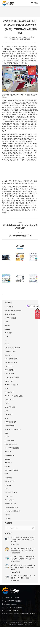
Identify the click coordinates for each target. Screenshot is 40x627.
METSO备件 (8, 414)
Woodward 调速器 (10, 504)
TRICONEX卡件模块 (11, 492)
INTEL (7, 388)
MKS (6, 418)
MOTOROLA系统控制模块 (13, 429)
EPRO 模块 (8, 355)
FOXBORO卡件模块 (11, 362)
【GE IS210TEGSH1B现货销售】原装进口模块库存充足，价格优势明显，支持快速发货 (22, 540)
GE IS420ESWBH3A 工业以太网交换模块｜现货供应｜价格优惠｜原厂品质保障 (23, 558)
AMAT (7, 322)
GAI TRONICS (9, 366)
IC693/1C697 (9, 381)
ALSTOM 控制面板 (10, 314)
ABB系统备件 (9, 307)
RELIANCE (8, 452)
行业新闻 (31, 37)
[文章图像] (8, 257)
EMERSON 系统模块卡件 (12, 348)
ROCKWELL (8, 463)
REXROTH (8, 459)
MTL (6, 433)
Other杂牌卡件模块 (11, 444)
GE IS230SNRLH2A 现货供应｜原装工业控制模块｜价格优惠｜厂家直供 (23, 577)
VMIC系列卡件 (9, 500)
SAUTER (7, 466)
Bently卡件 (8, 333)
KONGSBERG (9, 400)
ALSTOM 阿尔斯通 (10, 318)
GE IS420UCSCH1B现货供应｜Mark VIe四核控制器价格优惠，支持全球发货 (23, 549)
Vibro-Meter (8, 496)
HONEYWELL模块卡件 (12, 377)
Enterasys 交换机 (10, 351)
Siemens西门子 (9, 481)
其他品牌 (7, 515)
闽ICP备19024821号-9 (24, 624)
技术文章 (25, 37)
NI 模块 (7, 437)
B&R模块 (7, 325)
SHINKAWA (8, 478)
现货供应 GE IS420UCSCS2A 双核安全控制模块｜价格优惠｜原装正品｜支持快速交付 (23, 567)
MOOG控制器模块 (10, 422)
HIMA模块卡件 (9, 374)
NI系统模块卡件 (10, 440)
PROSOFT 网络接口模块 (12, 448)
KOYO (7, 403)
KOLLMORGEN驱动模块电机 (14, 396)
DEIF (6, 336)
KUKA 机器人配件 (10, 407)
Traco (6, 489)
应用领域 (18, 37)
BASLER (7, 329)
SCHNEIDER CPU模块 (11, 470)
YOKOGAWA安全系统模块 (13, 511)
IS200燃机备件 (9, 392)
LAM (6, 411)
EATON (7, 340)
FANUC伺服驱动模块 (11, 359)
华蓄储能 (7, 518)
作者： (14, 39)
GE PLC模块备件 (10, 370)
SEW (6, 474)
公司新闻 (12, 37)
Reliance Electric (10, 455)
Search (33, 528)
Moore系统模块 (10, 426)
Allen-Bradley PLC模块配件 (13, 310)
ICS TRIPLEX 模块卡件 (11, 385)
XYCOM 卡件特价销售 (11, 507)
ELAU (6, 344)
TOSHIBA (8, 485)
